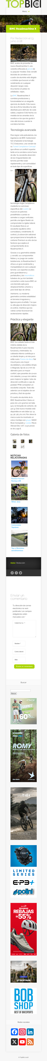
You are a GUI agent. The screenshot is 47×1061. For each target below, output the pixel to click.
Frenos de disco (26, 359)
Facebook (16, 573)
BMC (15, 96)
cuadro (26, 209)
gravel (29, 69)
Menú (24, 11)
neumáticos (29, 275)
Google (12, 573)
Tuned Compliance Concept (24, 146)
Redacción (21, 38)
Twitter (20, 573)
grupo (28, 420)
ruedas (28, 423)
